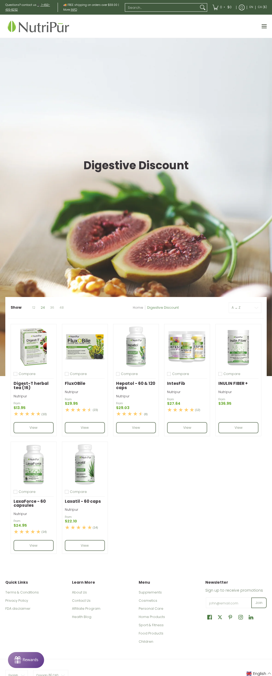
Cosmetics (148, 600)
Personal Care (151, 608)
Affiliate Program (86, 608)
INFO (74, 10)
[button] (209, 617)
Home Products (152, 617)
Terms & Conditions (22, 592)
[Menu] (264, 26)
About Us (79, 592)
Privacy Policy (16, 600)
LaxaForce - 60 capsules (30, 503)
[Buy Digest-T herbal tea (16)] (34, 347)
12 (33, 308)
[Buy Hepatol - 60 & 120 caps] (136, 347)
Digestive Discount (163, 307)
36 (52, 308)
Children (146, 641)
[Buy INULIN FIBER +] (238, 347)
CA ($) (262, 7)
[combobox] (161, 7)
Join (259, 602)
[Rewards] (26, 660)
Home (138, 307)
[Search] (202, 7)
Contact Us (81, 600)
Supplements (150, 592)
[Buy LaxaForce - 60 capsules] (34, 464)
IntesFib (176, 383)
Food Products (151, 633)
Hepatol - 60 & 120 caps (135, 385)
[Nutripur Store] (38, 26)
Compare (27, 374)
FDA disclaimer (18, 608)
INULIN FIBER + (233, 383)
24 (43, 308)
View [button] (33, 427)
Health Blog (81, 617)
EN (251, 7)
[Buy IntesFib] (187, 347)
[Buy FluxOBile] (85, 347)
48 (62, 308)
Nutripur (20, 396)
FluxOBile (75, 383)
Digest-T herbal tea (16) (31, 385)
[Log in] (241, 7)
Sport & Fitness (151, 625)
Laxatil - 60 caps (83, 501)
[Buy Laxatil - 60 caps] (85, 464)
